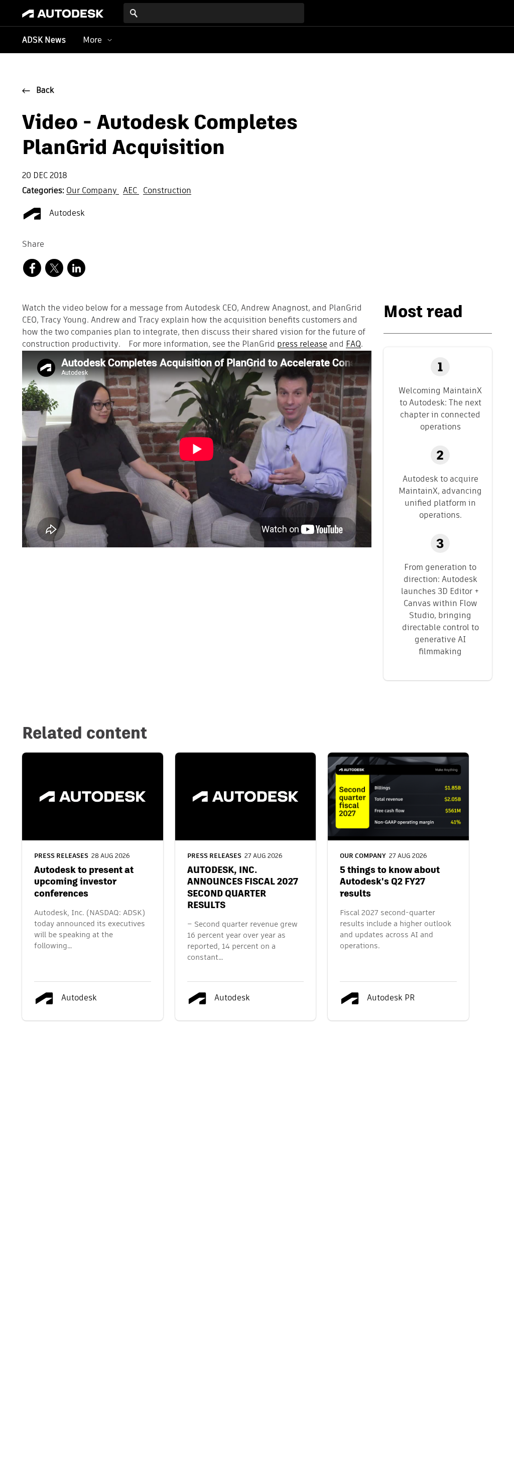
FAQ (353, 345)
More (92, 40)
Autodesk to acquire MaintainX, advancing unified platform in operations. (440, 497)
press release (302, 345)
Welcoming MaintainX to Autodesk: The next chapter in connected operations (440, 408)
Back (45, 91)
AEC (131, 191)
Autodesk (66, 214)
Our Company (92, 191)
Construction (167, 191)
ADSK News (44, 41)
